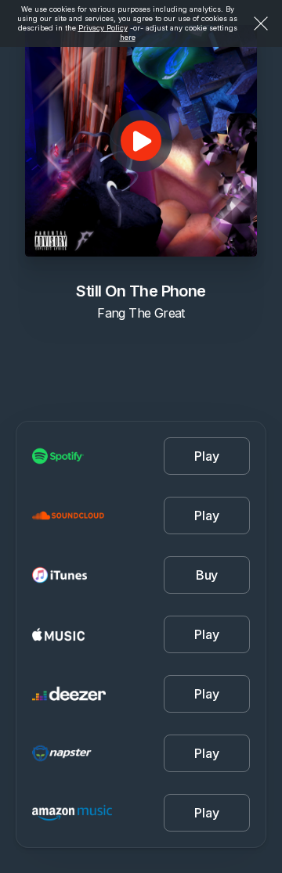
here (128, 37)
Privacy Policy (103, 27)
